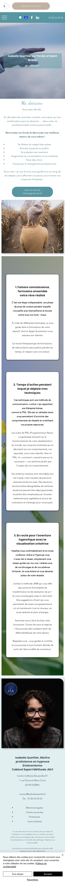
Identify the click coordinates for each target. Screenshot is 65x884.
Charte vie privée (34, 812)
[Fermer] (60, 856)
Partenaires (34, 816)
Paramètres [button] (32, 879)
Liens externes (35, 821)
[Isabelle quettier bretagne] (31, 17)
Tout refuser (17, 873)
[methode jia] (26, 17)
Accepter (48, 873)
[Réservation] (20, 17)
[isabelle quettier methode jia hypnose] (37, 17)
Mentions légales (34, 807)
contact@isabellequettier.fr (32, 794)
